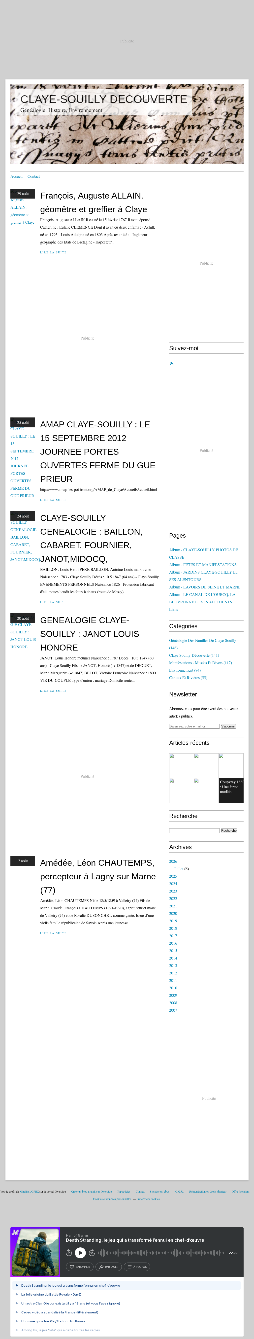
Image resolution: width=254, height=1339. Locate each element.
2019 (173, 920)
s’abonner (83, 1266)
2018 (173, 928)
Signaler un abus (160, 1191)
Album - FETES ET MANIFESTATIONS (203, 564)
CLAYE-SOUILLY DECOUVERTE (103, 99)
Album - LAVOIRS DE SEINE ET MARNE (205, 586)
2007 (173, 1010)
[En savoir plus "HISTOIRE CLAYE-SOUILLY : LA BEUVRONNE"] (181, 790)
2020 (173, 913)
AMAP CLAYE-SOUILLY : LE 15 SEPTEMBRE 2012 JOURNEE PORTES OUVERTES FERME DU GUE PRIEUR (98, 451)
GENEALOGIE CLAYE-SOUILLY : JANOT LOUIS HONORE (89, 633)
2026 (173, 861)
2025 (173, 876)
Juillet (178, 868)
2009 (173, 995)
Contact (34, 176)
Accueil (16, 176)
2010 (173, 987)
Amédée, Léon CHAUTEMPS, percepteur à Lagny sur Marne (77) (98, 876)
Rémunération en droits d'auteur (207, 1191)
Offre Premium (240, 1191)
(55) (188, 677)
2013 (173, 965)
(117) (200, 662)
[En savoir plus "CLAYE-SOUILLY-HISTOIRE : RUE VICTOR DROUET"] (181, 765)
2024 (173, 883)
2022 (173, 898)
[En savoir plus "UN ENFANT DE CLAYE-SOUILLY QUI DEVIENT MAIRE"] (206, 790)
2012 (173, 972)
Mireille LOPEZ (29, 1191)
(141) (194, 655)
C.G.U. (179, 1191)
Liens (173, 609)
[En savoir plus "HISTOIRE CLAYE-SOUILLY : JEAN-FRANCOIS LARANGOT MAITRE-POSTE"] (206, 765)
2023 (173, 890)
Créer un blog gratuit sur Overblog (91, 1191)
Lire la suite (53, 252)
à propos (140, 1266)
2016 (173, 943)
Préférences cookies (148, 1199)
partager (111, 1266)
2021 (173, 905)
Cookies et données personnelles (112, 1199)
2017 (173, 935)
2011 (173, 980)
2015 (173, 950)
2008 (173, 1002)
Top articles (123, 1191)
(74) (185, 670)
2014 (173, 958)
